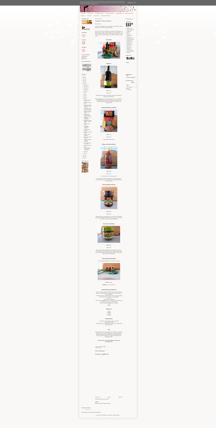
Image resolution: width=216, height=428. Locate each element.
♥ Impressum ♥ (96, 15)
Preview (128, 43)
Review (128, 45)
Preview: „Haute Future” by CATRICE (87, 143)
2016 (84, 80)
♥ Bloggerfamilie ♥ (119, 13)
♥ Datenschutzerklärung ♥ (105, 15)
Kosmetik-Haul (129, 37)
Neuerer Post (97, 397)
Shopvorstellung (129, 51)
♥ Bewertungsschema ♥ (110, 13)
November (85, 86)
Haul (128, 36)
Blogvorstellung (129, 29)
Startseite (109, 397)
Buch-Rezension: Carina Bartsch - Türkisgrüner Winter (88, 121)
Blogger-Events (129, 28)
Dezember (85, 85)
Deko (128, 33)
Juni (84, 94)
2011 (84, 158)
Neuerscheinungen (130, 39)
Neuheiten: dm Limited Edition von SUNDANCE (87, 117)
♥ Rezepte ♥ (83, 15)
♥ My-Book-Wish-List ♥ (129, 13)
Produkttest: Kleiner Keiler (87, 124)
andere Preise (110, 324)
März (85, 98)
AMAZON (83, 57)
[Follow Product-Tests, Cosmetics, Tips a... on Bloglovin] (131, 77)
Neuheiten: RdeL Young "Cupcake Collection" (87, 109)
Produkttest (99, 347)
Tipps (128, 52)
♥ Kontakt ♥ (89, 15)
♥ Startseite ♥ (83, 13)
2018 (84, 77)
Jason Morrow (110, 415)
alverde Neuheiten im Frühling (87, 130)
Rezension (128, 47)
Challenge (128, 31)
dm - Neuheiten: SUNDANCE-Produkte (86, 127)
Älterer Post (120, 397)
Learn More (130, 2)
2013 (84, 155)
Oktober (85, 88)
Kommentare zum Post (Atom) (104, 399)
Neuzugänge (129, 41)
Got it (135, 2)
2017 (84, 79)
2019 (84, 76)
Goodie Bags (129, 35)
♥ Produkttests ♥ (90, 13)
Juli (84, 92)
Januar (85, 153)
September (85, 89)
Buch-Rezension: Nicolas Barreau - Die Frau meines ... (87, 111)
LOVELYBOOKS (84, 56)
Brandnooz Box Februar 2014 (87, 103)
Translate (129, 89)
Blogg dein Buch (84, 58)
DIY (127, 32)
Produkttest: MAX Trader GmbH (88, 133)
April (85, 97)
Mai (84, 95)
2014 (84, 83)
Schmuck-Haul (129, 49)
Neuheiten (128, 40)
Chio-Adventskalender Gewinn (87, 101)
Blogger (118, 415)
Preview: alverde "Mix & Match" (88, 146)
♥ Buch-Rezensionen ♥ (99, 13)
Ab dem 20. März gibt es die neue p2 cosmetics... (87, 140)
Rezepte (128, 48)
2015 (84, 82)
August (85, 91)
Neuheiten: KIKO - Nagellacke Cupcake (87, 115)
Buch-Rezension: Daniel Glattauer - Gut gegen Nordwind (87, 106)
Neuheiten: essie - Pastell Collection (87, 137)
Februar (85, 151)
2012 (84, 156)
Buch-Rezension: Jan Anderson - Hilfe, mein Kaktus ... (87, 148)
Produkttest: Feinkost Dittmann (87, 135)
